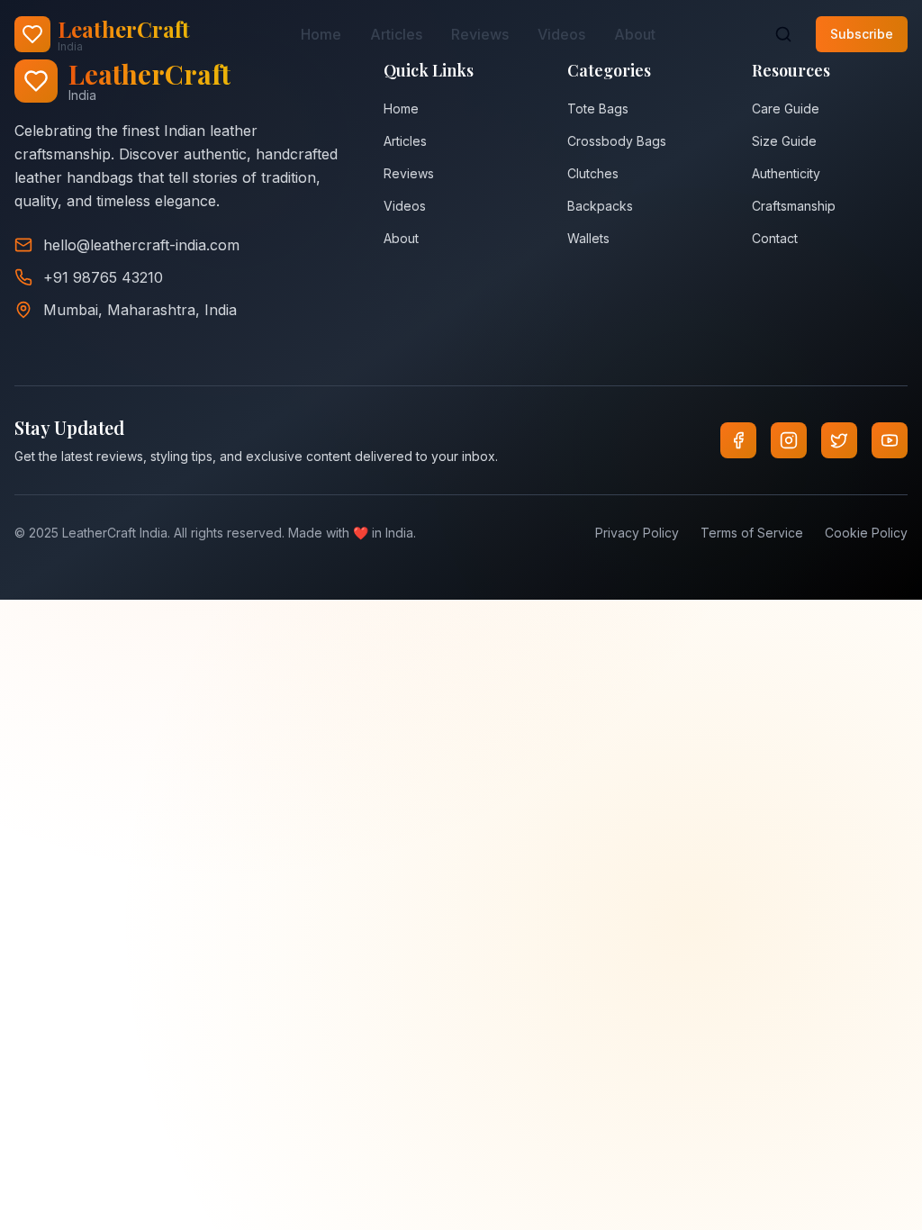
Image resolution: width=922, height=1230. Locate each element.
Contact (775, 238)
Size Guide (784, 141)
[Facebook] (738, 440)
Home (321, 34)
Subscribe (861, 33)
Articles (396, 34)
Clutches (593, 173)
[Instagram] (789, 440)
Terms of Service (752, 532)
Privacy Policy (637, 532)
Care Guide (785, 108)
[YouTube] (890, 440)
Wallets (588, 238)
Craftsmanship (794, 205)
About (634, 34)
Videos (561, 34)
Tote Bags (597, 108)
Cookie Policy (866, 532)
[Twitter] (839, 440)
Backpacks (600, 205)
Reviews (480, 34)
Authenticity (786, 173)
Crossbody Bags (616, 141)
